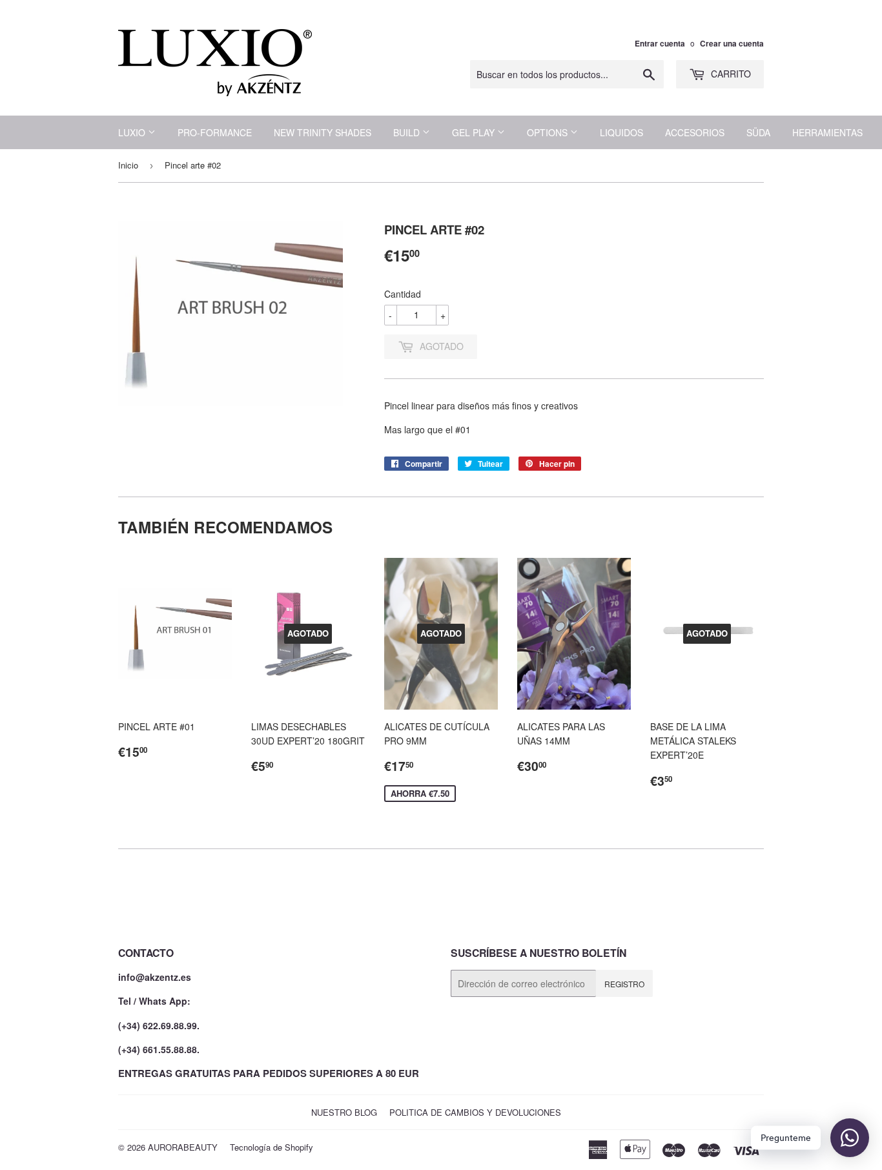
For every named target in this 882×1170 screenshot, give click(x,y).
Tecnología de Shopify (271, 1147)
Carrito (729, 73)
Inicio (128, 165)
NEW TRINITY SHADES (322, 132)
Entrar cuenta (660, 43)
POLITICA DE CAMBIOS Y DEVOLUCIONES (475, 1112)
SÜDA (758, 132)
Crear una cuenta (732, 43)
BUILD (407, 132)
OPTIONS (548, 132)
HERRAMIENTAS (827, 132)
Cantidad (402, 293)
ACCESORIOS (694, 132)
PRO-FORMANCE (215, 132)
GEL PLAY (474, 132)
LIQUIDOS (621, 132)
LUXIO (133, 132)
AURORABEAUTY (183, 1147)
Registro (624, 983)
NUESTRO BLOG (344, 1112)
